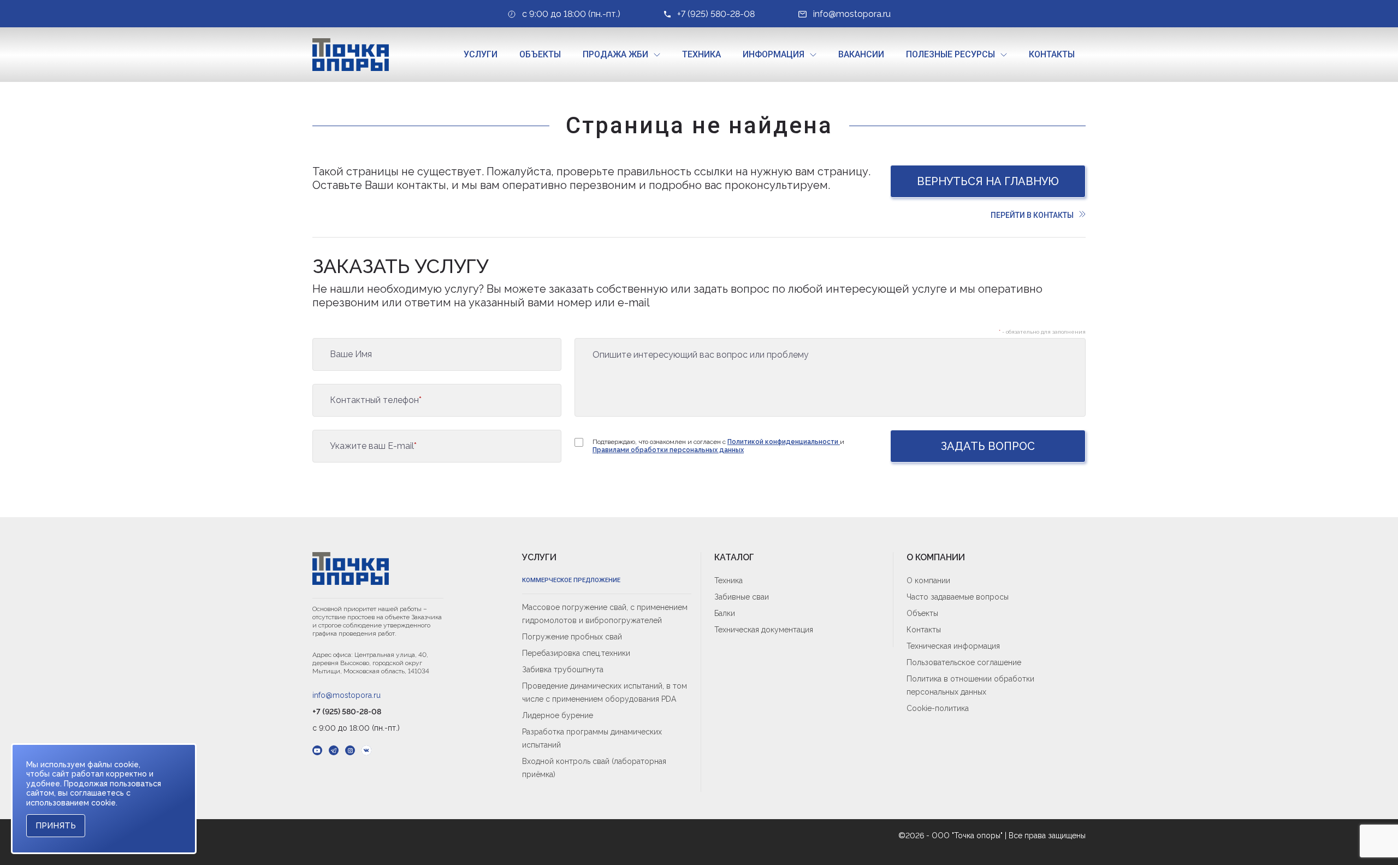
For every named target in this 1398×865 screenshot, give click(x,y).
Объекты (540, 54)
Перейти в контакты (1032, 215)
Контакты (1052, 54)
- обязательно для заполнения (1042, 332)
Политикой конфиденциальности (783, 442)
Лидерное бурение (557, 715)
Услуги (480, 54)
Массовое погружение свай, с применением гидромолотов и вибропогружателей (605, 614)
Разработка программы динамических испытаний (592, 738)
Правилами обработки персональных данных (668, 450)
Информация (773, 54)
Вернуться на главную (988, 181)
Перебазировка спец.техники (576, 653)
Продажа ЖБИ (615, 54)
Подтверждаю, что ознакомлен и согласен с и (718, 446)
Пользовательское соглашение (964, 662)
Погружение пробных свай (572, 636)
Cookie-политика (938, 708)
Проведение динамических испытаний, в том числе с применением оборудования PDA (604, 692)
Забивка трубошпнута (562, 669)
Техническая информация (953, 646)
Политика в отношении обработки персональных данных (970, 685)
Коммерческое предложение (571, 580)
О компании (928, 580)
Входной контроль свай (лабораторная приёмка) (594, 768)
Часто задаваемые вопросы (958, 597)
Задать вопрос (988, 446)
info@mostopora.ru (346, 695)
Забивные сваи (741, 597)
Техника (701, 54)
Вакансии (861, 54)
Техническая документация (763, 629)
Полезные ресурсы (950, 54)
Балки (724, 613)
